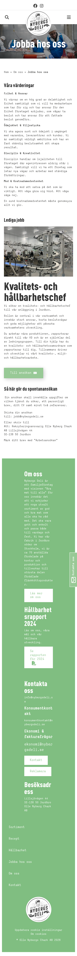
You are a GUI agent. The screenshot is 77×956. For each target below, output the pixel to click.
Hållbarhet (17, 850)
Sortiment (17, 827)
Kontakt (15, 885)
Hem (6, 72)
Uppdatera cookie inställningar (38, 930)
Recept (14, 838)
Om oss (18, 72)
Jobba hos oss (20, 862)
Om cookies (38, 934)
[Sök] (2, 17)
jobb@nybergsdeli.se (28, 416)
